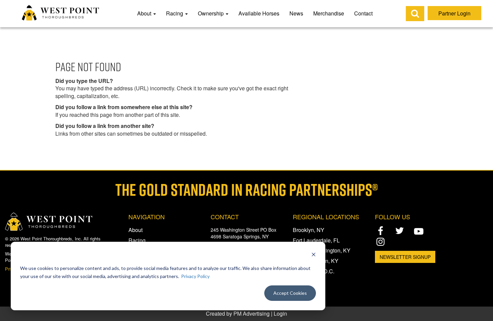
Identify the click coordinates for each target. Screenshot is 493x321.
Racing (175, 13)
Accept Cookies (290, 293)
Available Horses (258, 13)
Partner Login (454, 13)
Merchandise (328, 13)
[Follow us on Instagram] (380, 241)
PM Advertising (251, 313)
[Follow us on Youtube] (418, 231)
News (296, 13)
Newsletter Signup (405, 257)
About (145, 13)
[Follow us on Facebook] (380, 230)
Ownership (211, 13)
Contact (363, 13)
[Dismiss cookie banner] (313, 255)
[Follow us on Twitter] (399, 230)
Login (280, 313)
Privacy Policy (195, 276)
